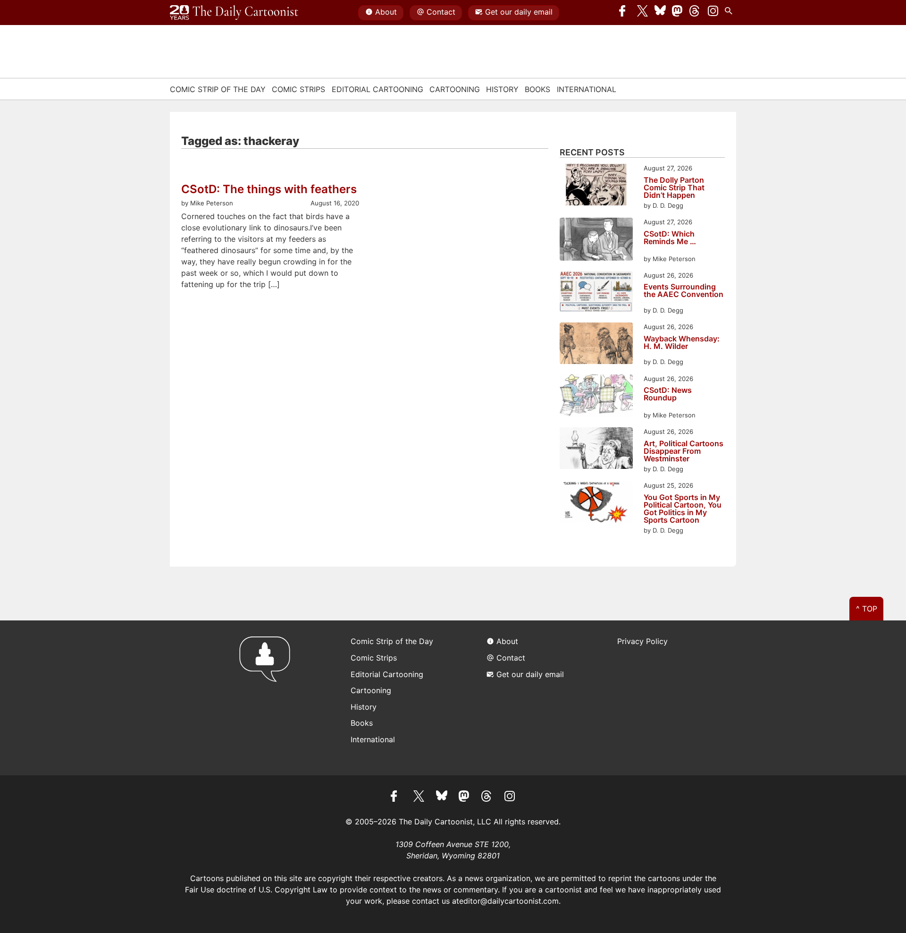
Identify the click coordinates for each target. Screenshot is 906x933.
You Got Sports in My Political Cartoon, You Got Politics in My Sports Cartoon (682, 508)
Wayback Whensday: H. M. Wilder (682, 343)
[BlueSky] (660, 12)
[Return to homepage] (267, 698)
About (386, 12)
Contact (441, 12)
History (502, 89)
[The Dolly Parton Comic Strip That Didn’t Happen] (596, 186)
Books (537, 89)
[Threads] (695, 12)
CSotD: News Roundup (668, 394)
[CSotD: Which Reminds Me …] (596, 240)
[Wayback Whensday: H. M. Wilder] (596, 344)
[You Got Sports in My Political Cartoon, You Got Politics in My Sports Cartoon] (596, 503)
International (586, 89)
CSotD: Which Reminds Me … (670, 238)
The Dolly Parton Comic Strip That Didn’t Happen (674, 187)
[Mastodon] (677, 12)
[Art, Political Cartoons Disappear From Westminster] (596, 449)
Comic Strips (298, 89)
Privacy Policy (642, 641)
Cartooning (454, 89)
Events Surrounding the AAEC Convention (683, 291)
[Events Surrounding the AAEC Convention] (596, 293)
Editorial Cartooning (377, 89)
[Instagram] (713, 12)
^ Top (866, 608)
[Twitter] (642, 12)
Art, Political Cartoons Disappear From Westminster (683, 451)
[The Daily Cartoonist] (234, 12)
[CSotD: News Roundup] (596, 397)
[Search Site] (730, 12)
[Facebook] (624, 12)
